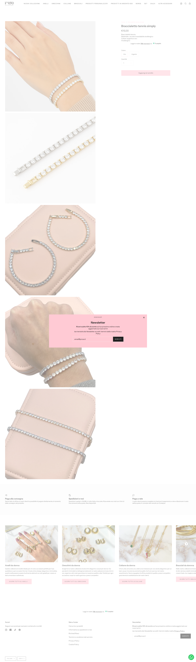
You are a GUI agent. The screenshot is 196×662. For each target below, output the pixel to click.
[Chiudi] (144, 317)
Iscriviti (118, 339)
